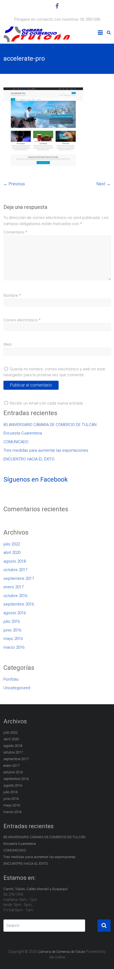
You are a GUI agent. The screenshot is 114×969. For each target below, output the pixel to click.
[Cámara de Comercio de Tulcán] (36, 29)
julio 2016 (11, 621)
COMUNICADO (15, 441)
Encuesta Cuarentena (22, 433)
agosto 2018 (14, 561)
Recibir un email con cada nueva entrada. (47, 403)
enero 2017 (13, 587)
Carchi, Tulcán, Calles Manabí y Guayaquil (35, 889)
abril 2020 (11, 552)
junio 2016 (12, 630)
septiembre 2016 (18, 604)
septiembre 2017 (18, 578)
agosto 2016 (14, 613)
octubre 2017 (15, 569)
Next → (104, 183)
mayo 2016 (13, 638)
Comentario (15, 232)
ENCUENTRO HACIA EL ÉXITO (28, 459)
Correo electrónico (22, 320)
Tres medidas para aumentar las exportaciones (45, 450)
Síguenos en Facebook (35, 479)
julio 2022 (11, 544)
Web (7, 344)
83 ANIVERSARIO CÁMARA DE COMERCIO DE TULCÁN (50, 424)
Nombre (12, 295)
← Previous (14, 183)
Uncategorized (16, 687)
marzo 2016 (13, 647)
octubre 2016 (15, 595)
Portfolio (11, 679)
